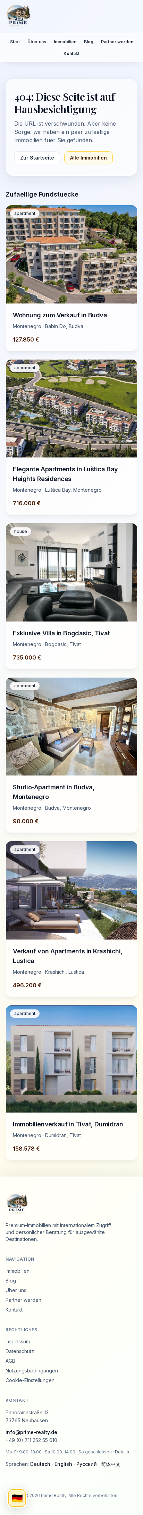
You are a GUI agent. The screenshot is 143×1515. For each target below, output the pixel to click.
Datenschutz (20, 1351)
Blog (88, 41)
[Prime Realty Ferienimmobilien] (69, 16)
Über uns (36, 41)
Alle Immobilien (88, 158)
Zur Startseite (37, 158)
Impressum (18, 1341)
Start (15, 41)
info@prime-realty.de (31, 1432)
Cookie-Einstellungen (30, 1380)
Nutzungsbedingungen (32, 1370)
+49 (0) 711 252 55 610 (31, 1440)
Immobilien (65, 41)
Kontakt (71, 53)
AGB (10, 1361)
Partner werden (117, 41)
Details (122, 1451)
